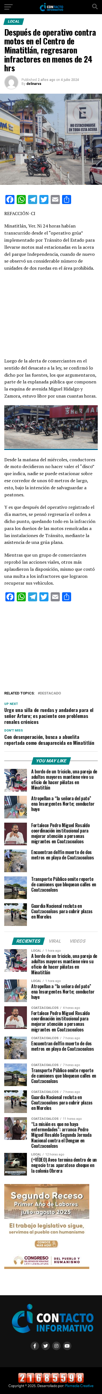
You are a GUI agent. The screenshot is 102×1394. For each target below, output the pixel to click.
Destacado (50, 693)
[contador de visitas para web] (51, 1382)
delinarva (33, 84)
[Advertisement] (51, 316)
